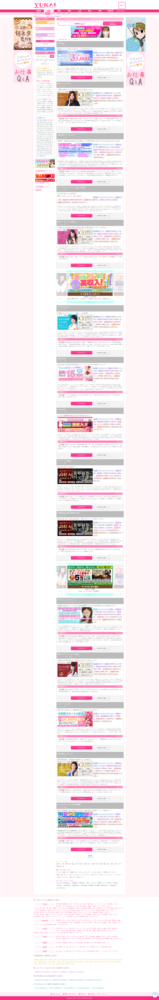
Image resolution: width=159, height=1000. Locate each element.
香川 (109, 961)
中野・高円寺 (40, 134)
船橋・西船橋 (96, 936)
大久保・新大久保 (87, 904)
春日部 (63, 930)
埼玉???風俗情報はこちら (42, 182)
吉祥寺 (100, 914)
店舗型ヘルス (49, 83)
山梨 (35, 961)
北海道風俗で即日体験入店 (42, 980)
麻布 (82, 910)
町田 (50, 136)
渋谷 (43, 122)
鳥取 (91, 961)
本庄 (50, 932)
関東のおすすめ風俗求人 (60, 972)
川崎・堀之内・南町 (114, 920)
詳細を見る (82, 77)
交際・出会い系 (60, 874)
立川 (58, 916)
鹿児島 (68, 964)
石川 (110, 959)
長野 (119, 959)
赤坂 (92, 910)
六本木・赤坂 (44, 128)
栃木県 (45, 947)
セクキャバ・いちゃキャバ (82, 874)
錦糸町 (107, 912)
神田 (85, 912)
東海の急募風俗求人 (84, 988)
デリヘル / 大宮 (62, 137)
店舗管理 (38, 190)
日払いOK (39, 101)
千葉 (83, 959)
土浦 (45, 154)
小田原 (41, 924)
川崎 (57, 922)
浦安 (41, 146)
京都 (62, 961)
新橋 (107, 910)
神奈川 (74, 959)
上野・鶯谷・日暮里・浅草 (87, 906)
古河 (111, 951)
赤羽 (43, 126)
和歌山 (82, 961)
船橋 (103, 936)
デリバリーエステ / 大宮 (64, 657)
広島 (100, 961)
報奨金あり (40, 103)
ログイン (122, 5)
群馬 (88, 959)
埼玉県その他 (60, 866)
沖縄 (73, 964)
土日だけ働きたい (61, 888)
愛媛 (118, 961)
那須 (49, 152)
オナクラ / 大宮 (62, 361)
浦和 (44, 70)
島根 (95, 961)
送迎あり (48, 105)
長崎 (58, 964)
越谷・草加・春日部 (77, 864)
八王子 (64, 916)
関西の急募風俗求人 (98, 988)
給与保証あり (44, 101)
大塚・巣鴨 (45, 124)
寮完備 (99, 883)
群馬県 (47, 148)
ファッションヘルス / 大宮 (65, 602)
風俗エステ (43, 83)
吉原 (45, 122)
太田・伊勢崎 (62, 942)
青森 (41, 959)
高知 (113, 961)
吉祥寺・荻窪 (46, 134)
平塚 (35, 924)
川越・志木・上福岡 (44, 72)
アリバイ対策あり (42, 105)
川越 (84, 930)
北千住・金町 (45, 130)
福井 (115, 959)
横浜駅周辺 (86, 920)
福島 (64, 959)
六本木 (88, 910)
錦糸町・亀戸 (41, 132)
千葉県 (40, 144)
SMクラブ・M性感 (102, 872)
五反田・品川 (47, 126)
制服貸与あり (49, 107)
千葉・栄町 (44, 144)
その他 (50, 93)
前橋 (41, 150)
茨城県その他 (42, 156)
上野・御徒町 (101, 906)
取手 (106, 951)
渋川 (108, 942)
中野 (83, 914)
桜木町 (74, 920)
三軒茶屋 (65, 910)
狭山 (113, 930)
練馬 (94, 908)
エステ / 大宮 (61, 45)
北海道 (36, 959)
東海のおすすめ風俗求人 (77, 972)
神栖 (115, 951)
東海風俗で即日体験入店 (94, 980)
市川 (48, 144)
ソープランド (43, 89)
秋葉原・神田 (72, 912)
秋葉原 (80, 912)
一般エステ (44, 91)
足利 (46, 152)
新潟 (101, 959)
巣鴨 (63, 908)
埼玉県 (45, 928)
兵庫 (67, 961)
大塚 (58, 908)
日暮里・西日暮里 (39, 908)
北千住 (63, 912)
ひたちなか (82, 951)
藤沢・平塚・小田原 (43, 142)
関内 (64, 920)
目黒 (59, 910)
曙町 (68, 920)
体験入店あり (104, 885)
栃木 (92, 959)
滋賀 (71, 961)
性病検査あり (43, 107)
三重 (49, 961)
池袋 (40, 122)
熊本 (44, 964)
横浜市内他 (101, 920)
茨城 (97, 959)
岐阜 (44, 961)
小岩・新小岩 (54, 914)
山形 (59, 959)
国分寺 (54, 916)
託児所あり (59, 885)
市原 (38, 148)
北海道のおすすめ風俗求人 (42, 972)
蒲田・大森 (39, 130)
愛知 (40, 961)
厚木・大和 (92, 922)
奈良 (76, 961)
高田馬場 (50, 124)
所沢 (42, 74)
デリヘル (39, 83)
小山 (44, 152)
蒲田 (46, 912)
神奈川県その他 (51, 924)
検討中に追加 (102, 77)
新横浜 (79, 920)
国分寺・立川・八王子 (44, 136)
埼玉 (79, 959)
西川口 (38, 70)
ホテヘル (39, 85)
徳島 (35, 964)
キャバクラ (39, 95)
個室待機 (44, 109)
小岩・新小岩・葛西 (49, 132)
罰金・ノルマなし (46, 103)
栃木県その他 (107, 947)
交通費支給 (50, 101)
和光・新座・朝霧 (101, 864)
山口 (104, 961)
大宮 (41, 70)
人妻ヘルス (44, 95)
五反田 (36, 910)
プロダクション (102, 874)
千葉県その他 (43, 148)
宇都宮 (40, 152)
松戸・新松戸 (45, 146)
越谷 (57, 930)
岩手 (46, 959)
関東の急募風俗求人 (56, 988)
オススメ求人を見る (113, 23)
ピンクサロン (45, 87)
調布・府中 (108, 914)
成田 (52, 146)
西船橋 (108, 936)
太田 (75, 942)
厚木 (99, 922)
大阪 (58, 961)
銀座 (112, 910)
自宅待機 (48, 109)
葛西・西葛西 (64, 914)
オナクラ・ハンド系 (45, 85)
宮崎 (62, 964)
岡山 (86, 961)
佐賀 (53, 964)
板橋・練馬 (39, 126)
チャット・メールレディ (44, 93)
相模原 (47, 140)
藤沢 (119, 922)
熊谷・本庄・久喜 (47, 74)
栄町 (68, 936)
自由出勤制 (39, 109)
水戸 (48, 154)
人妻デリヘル (50, 95)
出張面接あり (44, 111)
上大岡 (94, 920)
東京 (90, 912)
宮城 (50, 959)
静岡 (53, 961)
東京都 (38, 120)
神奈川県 (44, 138)
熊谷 (59, 932)
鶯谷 (108, 906)
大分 (49, 964)
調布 (115, 914)
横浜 (47, 138)
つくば (101, 951)
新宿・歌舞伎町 (43, 120)
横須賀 (43, 140)
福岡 (40, 964)
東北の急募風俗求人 (70, 988)
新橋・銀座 (50, 128)
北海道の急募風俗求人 (41, 988)
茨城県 (42, 154)
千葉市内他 (74, 936)
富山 (106, 959)
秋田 (55, 959)
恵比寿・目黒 (46, 910)
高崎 (44, 150)
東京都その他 (84, 916)
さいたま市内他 (74, 39)
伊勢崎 (70, 942)
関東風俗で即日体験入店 (60, 980)
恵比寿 (54, 910)
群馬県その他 (48, 150)
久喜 (54, 932)
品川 (120, 908)
